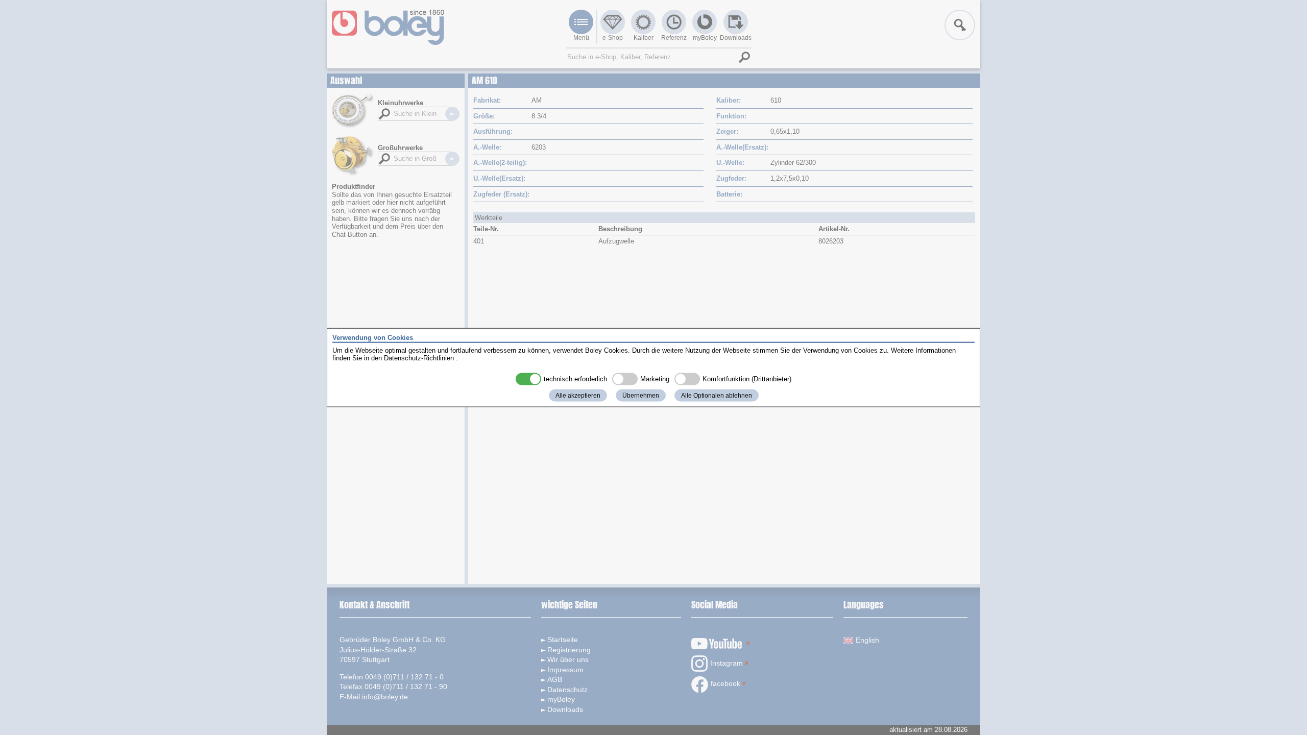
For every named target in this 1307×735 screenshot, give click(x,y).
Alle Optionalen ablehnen (716, 395)
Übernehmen (640, 395)
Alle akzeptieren (577, 395)
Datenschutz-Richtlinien (419, 358)
